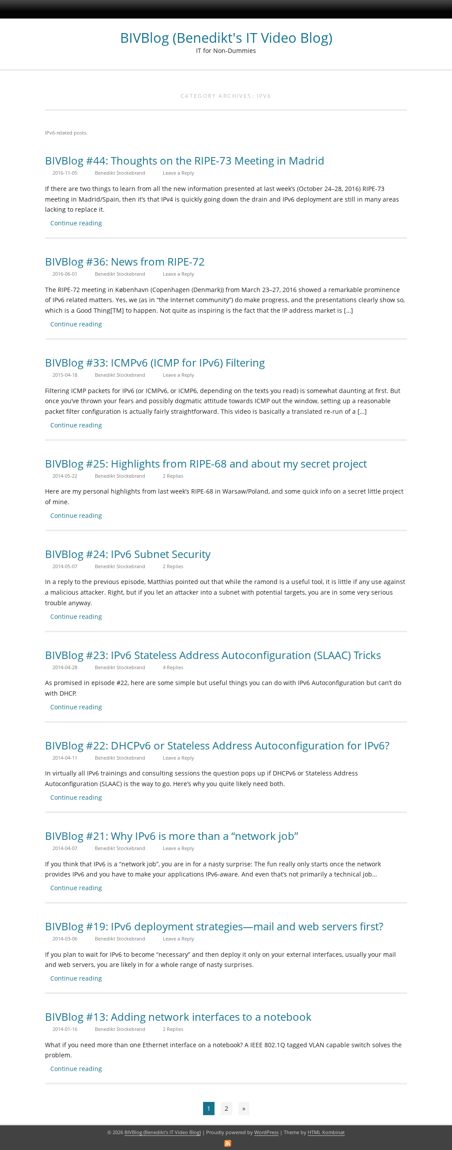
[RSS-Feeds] (227, 1143)
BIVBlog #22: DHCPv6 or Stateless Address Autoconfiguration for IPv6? (217, 745)
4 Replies (173, 667)
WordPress (266, 1132)
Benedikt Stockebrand (120, 172)
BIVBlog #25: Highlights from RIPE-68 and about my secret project (206, 463)
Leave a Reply (178, 172)
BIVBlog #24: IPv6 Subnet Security (128, 554)
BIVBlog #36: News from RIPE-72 (125, 261)
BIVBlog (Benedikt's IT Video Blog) (226, 37)
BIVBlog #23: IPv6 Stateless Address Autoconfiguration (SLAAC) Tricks (213, 655)
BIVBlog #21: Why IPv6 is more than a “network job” (171, 835)
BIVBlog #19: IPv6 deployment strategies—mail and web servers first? (214, 926)
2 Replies (173, 475)
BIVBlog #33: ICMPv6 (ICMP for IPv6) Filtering (155, 362)
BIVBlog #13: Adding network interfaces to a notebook (178, 1016)
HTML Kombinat (326, 1132)
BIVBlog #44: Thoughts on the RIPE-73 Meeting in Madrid (184, 160)
